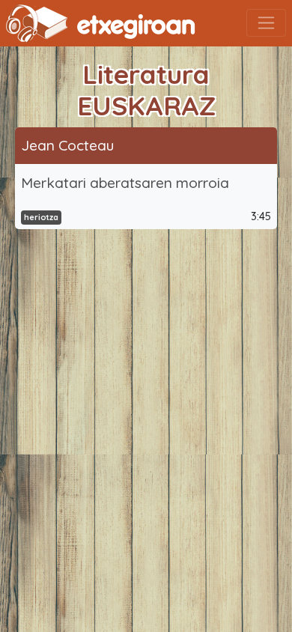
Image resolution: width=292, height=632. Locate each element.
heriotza (41, 217)
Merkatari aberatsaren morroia (125, 183)
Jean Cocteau (67, 145)
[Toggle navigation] (266, 23)
